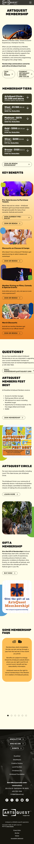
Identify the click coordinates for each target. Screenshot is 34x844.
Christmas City (17, 770)
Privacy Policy (17, 830)
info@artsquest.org (17, 794)
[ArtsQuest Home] (10, 2)
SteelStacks (17, 760)
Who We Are (15, 744)
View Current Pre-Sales (12, 217)
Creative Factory (17, 763)
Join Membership (12, 418)
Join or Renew (7, 73)
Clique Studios (10, 826)
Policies (17, 835)
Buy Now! (8, 573)
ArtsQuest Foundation (17, 774)
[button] (8, 715)
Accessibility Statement (17, 838)
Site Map (17, 833)
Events (15, 748)
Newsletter (15, 739)
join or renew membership (10, 164)
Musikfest (17, 756)
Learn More (9, 494)
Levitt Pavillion (17, 767)
